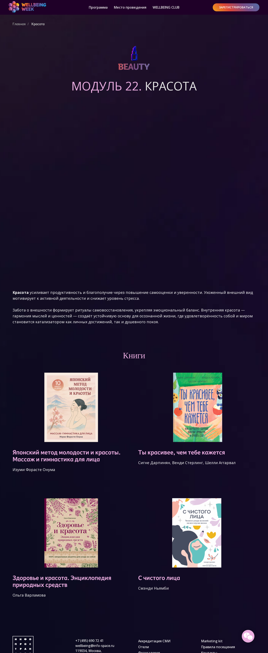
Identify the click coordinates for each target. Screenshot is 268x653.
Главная (19, 24)
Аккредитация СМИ (154, 641)
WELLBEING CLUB (166, 7)
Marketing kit (212, 641)
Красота (38, 24)
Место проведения (130, 7)
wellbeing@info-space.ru (94, 645)
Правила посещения (218, 647)
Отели (143, 647)
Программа (98, 7)
